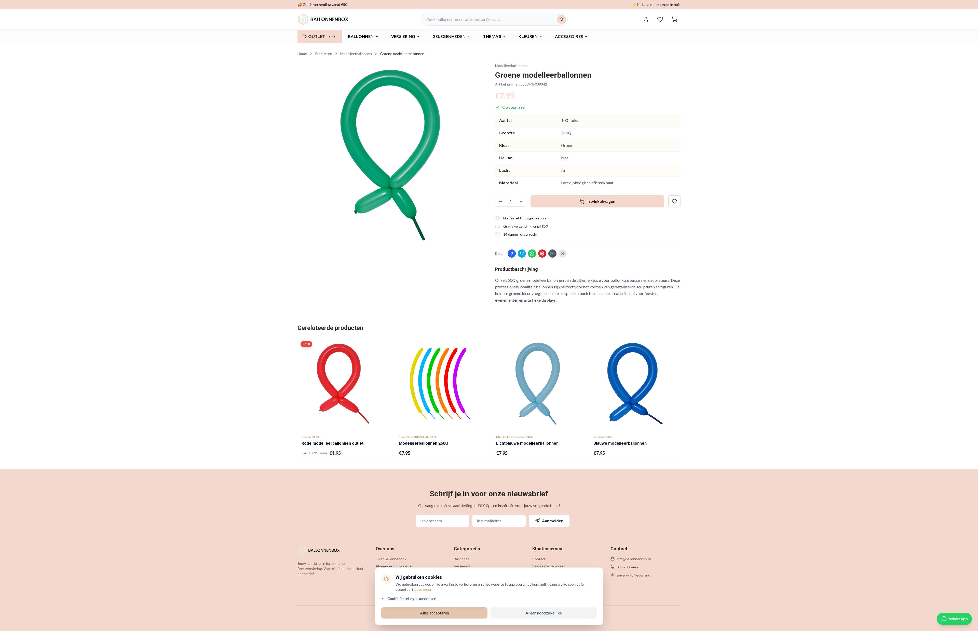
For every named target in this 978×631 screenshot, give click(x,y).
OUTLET (321, 36)
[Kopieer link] (563, 253)
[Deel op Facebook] (512, 253)
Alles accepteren (434, 612)
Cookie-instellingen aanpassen (411, 598)
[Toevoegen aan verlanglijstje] (381, 345)
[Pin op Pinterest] (542, 253)
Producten (323, 53)
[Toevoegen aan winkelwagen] (380, 421)
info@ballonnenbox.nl (634, 559)
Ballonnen (361, 36)
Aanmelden (552, 520)
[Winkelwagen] (674, 19)
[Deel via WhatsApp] (532, 253)
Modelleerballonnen (356, 53)
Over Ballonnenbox (391, 559)
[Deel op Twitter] (522, 253)
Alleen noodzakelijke (543, 612)
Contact (539, 559)
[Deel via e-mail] (552, 253)
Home (302, 53)
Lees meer (423, 589)
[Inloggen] (646, 19)
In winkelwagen (601, 201)
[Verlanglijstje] (660, 19)
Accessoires (569, 36)
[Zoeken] (561, 19)
